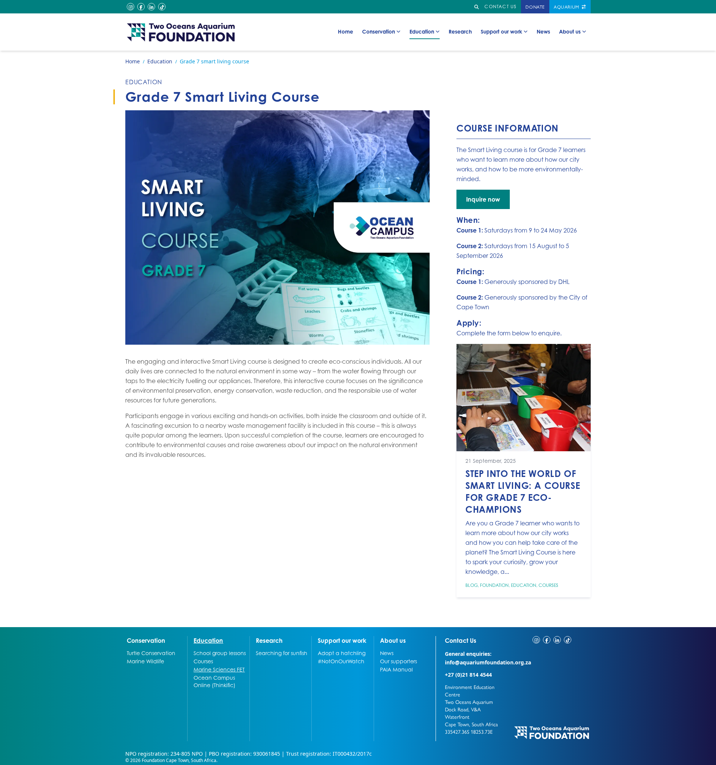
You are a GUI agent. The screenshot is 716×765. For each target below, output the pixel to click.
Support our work (501, 31)
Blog (471, 585)
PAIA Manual (396, 669)
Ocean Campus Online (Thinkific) (214, 681)
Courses (548, 585)
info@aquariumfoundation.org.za (488, 662)
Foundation (494, 585)
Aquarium (567, 6)
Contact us (500, 6)
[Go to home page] (181, 32)
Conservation (378, 31)
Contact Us (474, 640)
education (143, 82)
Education (421, 31)
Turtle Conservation (151, 652)
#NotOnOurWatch (341, 661)
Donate (535, 6)
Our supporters (398, 661)
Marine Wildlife (145, 661)
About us (570, 31)
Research (460, 31)
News (543, 31)
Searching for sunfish (281, 652)
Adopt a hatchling (341, 652)
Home (345, 31)
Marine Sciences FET (219, 669)
